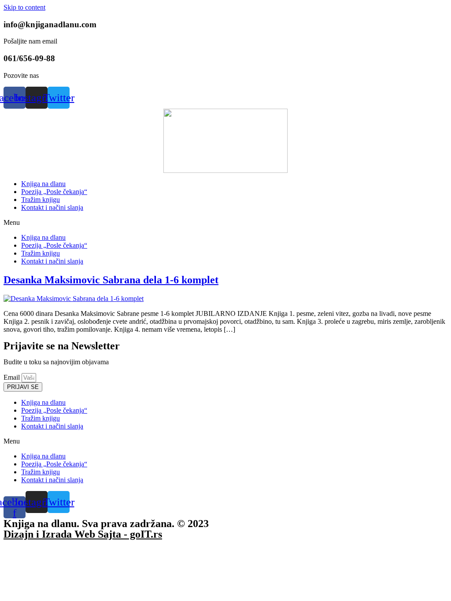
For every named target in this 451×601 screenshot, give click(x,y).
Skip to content (24, 7)
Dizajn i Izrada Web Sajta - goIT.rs (83, 534)
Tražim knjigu (40, 199)
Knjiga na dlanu (43, 183)
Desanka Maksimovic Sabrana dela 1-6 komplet (111, 280)
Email (13, 377)
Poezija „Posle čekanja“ (54, 191)
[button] (225, 223)
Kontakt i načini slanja (52, 207)
